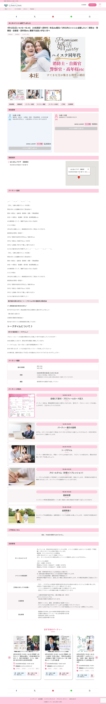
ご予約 (63, 104)
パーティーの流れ (53, 104)
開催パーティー (8, 9)
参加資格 (11, 104)
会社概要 (40, 699)
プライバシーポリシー (62, 699)
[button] (16, 16)
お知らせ (25, 9)
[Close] (88, 169)
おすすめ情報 (18, 9)
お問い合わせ (72, 699)
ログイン (92, 5)
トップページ (33, 699)
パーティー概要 (41, 104)
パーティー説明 (29, 104)
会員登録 (83, 5)
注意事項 (70, 104)
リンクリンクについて (49, 699)
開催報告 (32, 9)
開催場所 (19, 104)
